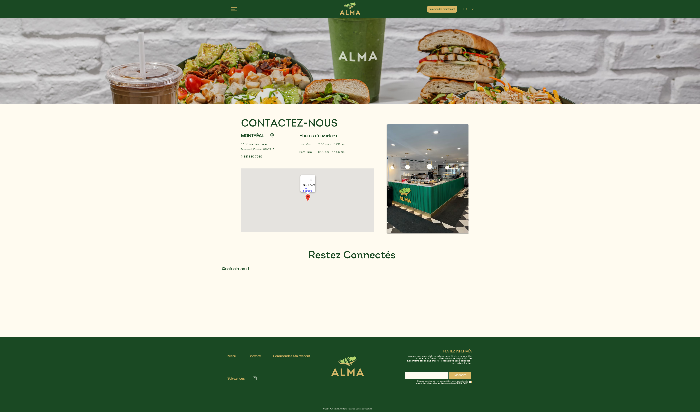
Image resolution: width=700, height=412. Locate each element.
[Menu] (233, 9)
